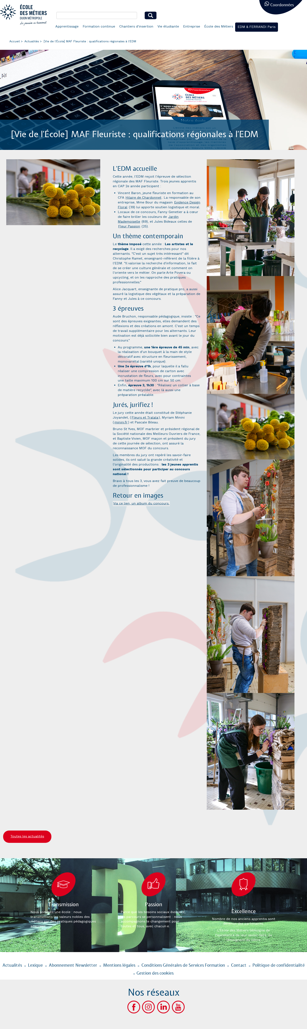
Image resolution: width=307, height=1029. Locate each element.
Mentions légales (119, 965)
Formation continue (99, 26)
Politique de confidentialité (278, 965)
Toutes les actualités (27, 836)
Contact (238, 965)
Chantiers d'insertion (136, 26)
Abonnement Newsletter (73, 965)
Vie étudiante (168, 26)
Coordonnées (282, 5)
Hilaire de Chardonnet (143, 198)
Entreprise (191, 26)
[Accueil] (25, 15)
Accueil (14, 41)
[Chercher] (151, 15)
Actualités (31, 41)
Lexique (35, 965)
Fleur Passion (129, 226)
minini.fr (121, 422)
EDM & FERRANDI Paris (256, 27)
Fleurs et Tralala (145, 417)
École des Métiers (218, 26)
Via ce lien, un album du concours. (141, 503)
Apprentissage (67, 26)
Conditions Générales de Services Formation (183, 965)
